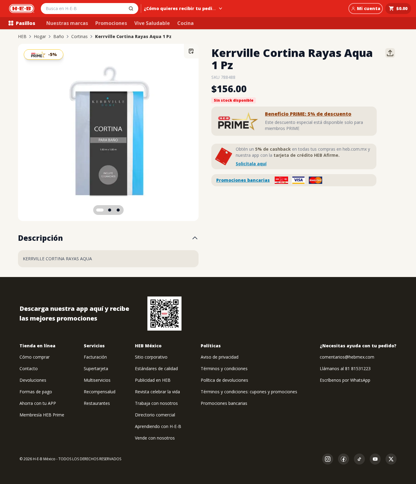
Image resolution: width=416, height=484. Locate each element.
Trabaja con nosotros (156, 403)
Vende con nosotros (155, 438)
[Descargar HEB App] (164, 313)
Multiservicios (97, 380)
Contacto (28, 368)
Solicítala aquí (251, 164)
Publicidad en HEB (153, 380)
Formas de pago (35, 392)
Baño (58, 36)
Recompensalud (99, 392)
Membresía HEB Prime (41, 415)
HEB (22, 36)
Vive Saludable (152, 23)
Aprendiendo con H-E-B (158, 426)
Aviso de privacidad (219, 357)
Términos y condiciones (224, 368)
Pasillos (25, 23)
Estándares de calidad (156, 368)
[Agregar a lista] (191, 51)
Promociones (111, 23)
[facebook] (343, 459)
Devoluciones (32, 380)
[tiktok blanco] (359, 459)
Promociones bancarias (243, 180)
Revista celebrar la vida (157, 392)
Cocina (185, 23)
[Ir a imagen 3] (118, 210)
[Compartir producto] (390, 53)
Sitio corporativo (151, 357)
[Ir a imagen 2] (110, 210)
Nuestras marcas (67, 23)
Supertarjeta (96, 368)
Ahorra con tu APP (37, 403)
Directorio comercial (155, 415)
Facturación (95, 357)
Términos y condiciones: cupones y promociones (249, 392)
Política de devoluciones (224, 380)
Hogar (40, 36)
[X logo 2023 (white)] (391, 459)
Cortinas (79, 36)
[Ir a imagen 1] (100, 210)
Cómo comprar (34, 357)
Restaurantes (97, 403)
